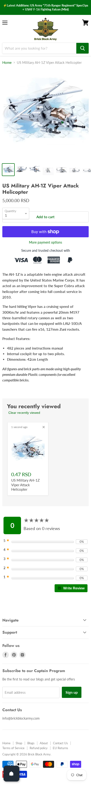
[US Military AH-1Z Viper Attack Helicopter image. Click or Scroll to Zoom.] (45, 114)
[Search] (82, 48)
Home (7, 63)
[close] (43, 427)
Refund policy (39, 748)
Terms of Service (13, 748)
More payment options (45, 242)
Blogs (31, 743)
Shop (19, 743)
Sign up (72, 692)
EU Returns (60, 748)
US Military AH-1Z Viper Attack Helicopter (25, 484)
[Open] (11, 774)
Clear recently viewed (24, 413)
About (44, 743)
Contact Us (60, 743)
